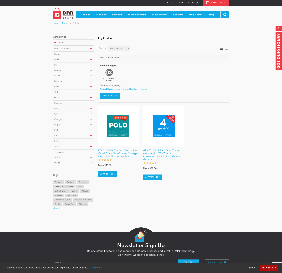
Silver (57, 141)
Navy (56, 108)
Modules (58, 195)
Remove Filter (110, 96)
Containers (83, 182)
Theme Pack (69, 204)
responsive (71, 195)
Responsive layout (62, 200)
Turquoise (59, 152)
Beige (57, 54)
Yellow (57, 157)
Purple (57, 125)
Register (168, 3)
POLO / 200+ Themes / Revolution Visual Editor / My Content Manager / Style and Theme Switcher (118, 153)
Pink (56, 130)
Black (56, 60)
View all (56, 208)
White (57, 163)
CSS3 (80, 187)
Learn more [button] (95, 267)
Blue (56, 65)
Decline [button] (253, 268)
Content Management (64, 187)
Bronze (57, 70)
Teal (56, 147)
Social (57, 204)
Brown (57, 76)
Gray (56, 87)
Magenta (58, 103)
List (226, 48)
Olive (56, 114)
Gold (56, 92)
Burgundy (59, 81)
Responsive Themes (83, 200)
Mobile (85, 191)
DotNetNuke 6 (61, 191)
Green (57, 98)
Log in (180, 3)
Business (58, 182)
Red (56, 136)
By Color (70, 182)
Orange (58, 119)
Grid (221, 48)
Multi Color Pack (62, 49)
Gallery (74, 191)
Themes (60, 43)
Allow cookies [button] (269, 268)
